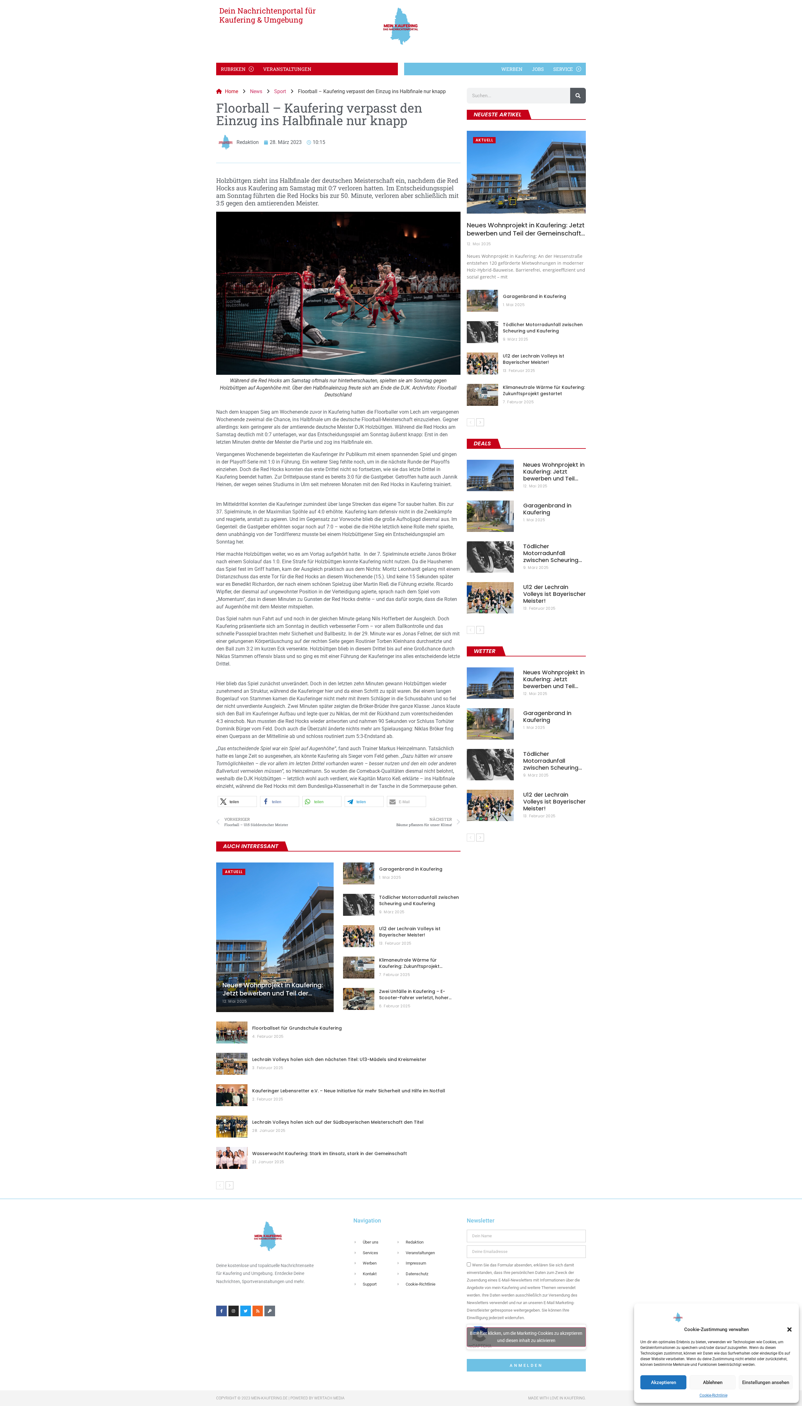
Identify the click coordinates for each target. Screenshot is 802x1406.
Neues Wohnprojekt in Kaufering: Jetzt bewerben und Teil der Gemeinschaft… (526, 229)
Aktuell (234, 871)
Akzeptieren (663, 1382)
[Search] (578, 95)
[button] (789, 1329)
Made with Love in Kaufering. (557, 1398)
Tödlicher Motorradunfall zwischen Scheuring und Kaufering (419, 900)
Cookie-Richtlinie (713, 1395)
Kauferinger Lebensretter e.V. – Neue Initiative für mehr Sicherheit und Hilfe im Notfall (348, 1091)
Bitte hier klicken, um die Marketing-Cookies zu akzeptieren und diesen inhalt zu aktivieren (526, 1337)
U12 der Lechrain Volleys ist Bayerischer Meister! (409, 932)
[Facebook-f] (221, 1311)
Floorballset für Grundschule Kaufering (297, 1028)
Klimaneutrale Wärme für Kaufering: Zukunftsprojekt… (410, 963)
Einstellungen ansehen (765, 1382)
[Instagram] (233, 1311)
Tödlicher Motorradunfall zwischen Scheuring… (552, 553)
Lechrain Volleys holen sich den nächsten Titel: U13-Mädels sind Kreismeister (339, 1059)
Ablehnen (712, 1382)
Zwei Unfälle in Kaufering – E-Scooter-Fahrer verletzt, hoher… (415, 994)
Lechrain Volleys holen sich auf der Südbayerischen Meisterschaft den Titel (338, 1122)
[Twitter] (245, 1311)
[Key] (269, 1311)
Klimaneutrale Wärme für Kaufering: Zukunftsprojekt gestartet (544, 390)
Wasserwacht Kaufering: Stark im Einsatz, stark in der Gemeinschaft (329, 1153)
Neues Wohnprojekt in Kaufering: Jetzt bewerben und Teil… (554, 471)
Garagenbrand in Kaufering (410, 869)
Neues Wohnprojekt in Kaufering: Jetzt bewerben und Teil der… (272, 989)
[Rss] (258, 1311)
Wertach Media (329, 1398)
